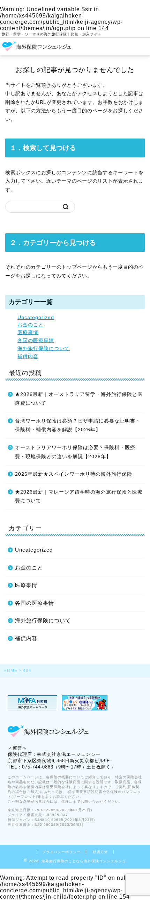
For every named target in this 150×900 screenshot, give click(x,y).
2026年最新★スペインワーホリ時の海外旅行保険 (73, 474)
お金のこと (30, 324)
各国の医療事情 (35, 340)
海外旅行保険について (43, 348)
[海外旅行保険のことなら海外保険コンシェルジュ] (37, 49)
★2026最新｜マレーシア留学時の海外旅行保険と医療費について (79, 496)
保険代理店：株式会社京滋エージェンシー (54, 754)
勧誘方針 (100, 852)
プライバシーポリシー (61, 852)
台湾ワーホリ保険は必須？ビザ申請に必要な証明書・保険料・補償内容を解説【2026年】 (78, 425)
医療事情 (27, 332)
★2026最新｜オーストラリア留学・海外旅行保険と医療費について (79, 399)
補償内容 (27, 356)
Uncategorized (35, 317)
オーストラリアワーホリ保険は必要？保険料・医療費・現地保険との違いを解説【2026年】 (75, 452)
